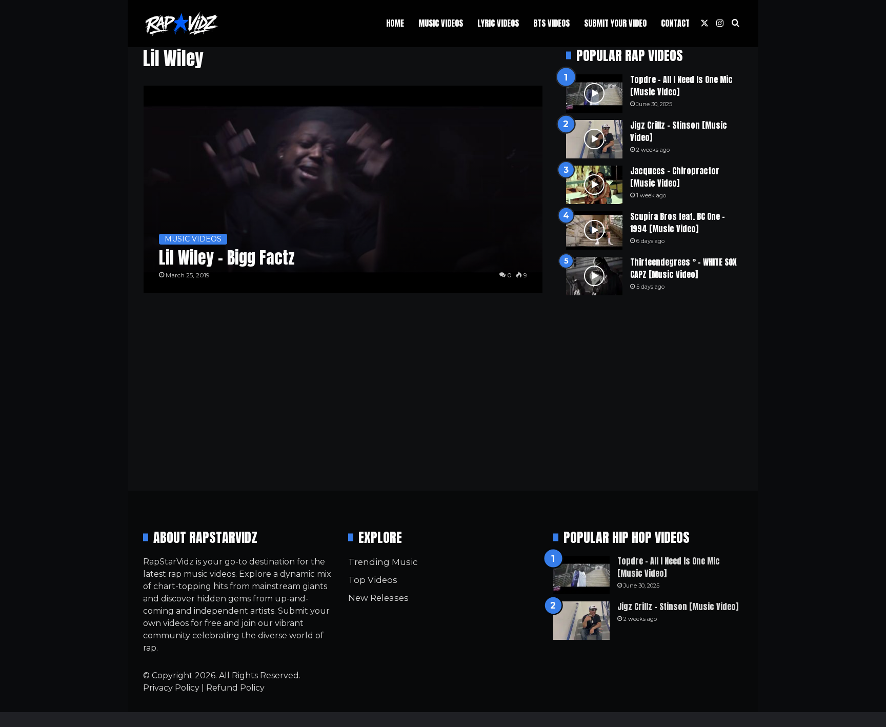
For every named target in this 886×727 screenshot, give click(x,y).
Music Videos (440, 23)
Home (395, 23)
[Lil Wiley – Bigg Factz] (343, 189)
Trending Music (382, 562)
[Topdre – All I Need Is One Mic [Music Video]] (594, 93)
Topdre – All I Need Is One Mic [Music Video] (681, 85)
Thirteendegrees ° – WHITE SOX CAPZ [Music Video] (683, 268)
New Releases (378, 598)
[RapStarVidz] (181, 23)
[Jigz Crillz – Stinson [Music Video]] (594, 139)
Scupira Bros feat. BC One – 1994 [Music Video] (677, 222)
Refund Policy (235, 688)
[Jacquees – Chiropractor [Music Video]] (594, 185)
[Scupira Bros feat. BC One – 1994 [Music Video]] (594, 230)
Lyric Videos (498, 23)
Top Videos (372, 580)
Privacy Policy (171, 688)
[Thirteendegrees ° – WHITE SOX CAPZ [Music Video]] (594, 276)
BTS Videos (551, 23)
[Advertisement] (654, 393)
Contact (675, 23)
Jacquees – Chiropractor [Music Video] (674, 177)
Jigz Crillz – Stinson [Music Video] (678, 131)
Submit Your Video (615, 23)
